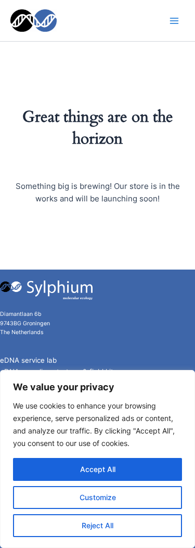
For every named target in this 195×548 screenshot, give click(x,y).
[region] (97, 459)
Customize (98, 497)
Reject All (97, 525)
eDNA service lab (28, 360)
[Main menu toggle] (174, 20)
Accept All (97, 469)
